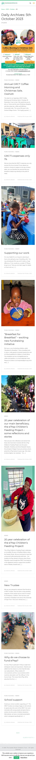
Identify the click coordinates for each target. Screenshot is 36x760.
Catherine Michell (10, 116)
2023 (7, 9)
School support (13, 699)
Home (3, 9)
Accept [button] (16, 757)
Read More (24, 757)
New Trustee (11, 585)
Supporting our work (16, 252)
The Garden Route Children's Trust (17, 747)
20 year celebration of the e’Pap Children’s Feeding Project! (17, 542)
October (12, 9)
